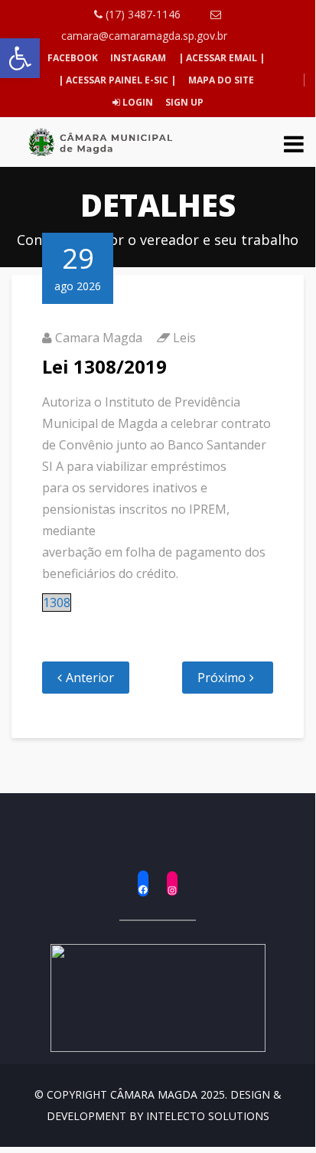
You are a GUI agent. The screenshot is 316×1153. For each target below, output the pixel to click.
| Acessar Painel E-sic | (117, 80)
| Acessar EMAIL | (221, 57)
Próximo (221, 677)
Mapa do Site (221, 80)
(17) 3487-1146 (142, 14)
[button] (20, 58)
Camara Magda (98, 337)
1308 (56, 602)
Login (136, 102)
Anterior (90, 677)
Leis (184, 337)
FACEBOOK (72, 57)
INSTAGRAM (138, 57)
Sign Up (183, 102)
